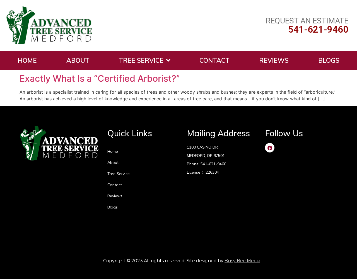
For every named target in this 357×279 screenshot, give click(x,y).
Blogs (328, 60)
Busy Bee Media (242, 260)
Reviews (274, 60)
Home (27, 60)
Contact (214, 60)
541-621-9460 (318, 29)
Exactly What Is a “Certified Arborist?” (100, 78)
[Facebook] (269, 147)
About (77, 60)
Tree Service (141, 60)
